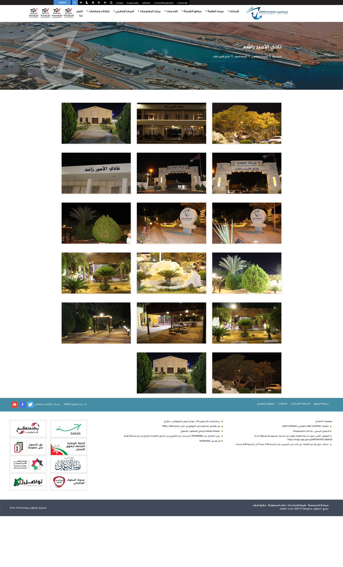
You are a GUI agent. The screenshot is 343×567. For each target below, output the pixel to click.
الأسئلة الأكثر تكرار (300, 404)
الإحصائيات (182, 3)
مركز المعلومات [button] (150, 11)
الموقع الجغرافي (266, 404)
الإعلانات (282, 404)
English (62, 2)
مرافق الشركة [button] (193, 11)
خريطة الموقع (321, 404)
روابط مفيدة (132, 3)
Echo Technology (19, 508)
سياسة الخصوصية (318, 505)
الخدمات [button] (172, 11)
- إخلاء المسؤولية (277, 505)
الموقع (119, 3)
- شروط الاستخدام (297, 505)
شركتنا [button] (234, 11)
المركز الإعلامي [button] (124, 11)
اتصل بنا (79, 13)
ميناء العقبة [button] (216, 11)
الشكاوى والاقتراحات (163, 3)
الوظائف (146, 3)
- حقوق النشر (260, 505)
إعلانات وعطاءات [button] (99, 11)
